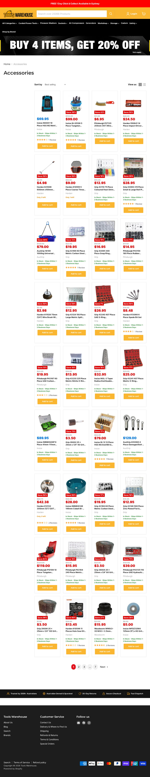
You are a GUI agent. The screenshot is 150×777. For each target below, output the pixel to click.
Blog (6, 726)
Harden (126, 129)
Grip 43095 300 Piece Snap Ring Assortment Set (102, 253)
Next (103, 666)
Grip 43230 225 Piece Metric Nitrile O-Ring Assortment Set (76, 381)
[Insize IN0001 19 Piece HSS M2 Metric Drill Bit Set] (47, 103)
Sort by (38, 84)
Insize (39, 129)
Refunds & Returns (49, 735)
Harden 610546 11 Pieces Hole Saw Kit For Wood (75, 631)
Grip (96, 193)
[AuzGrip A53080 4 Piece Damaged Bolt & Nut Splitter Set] (133, 422)
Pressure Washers (48, 23)
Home (7, 64)
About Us (8, 722)
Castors (124, 23)
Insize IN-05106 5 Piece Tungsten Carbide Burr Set (74, 125)
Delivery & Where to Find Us (53, 726)
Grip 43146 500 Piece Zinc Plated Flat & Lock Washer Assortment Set (133, 510)
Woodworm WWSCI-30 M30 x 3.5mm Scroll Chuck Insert (103, 631)
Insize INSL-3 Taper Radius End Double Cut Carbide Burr (103, 381)
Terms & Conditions (49, 739)
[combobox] (72, 13)
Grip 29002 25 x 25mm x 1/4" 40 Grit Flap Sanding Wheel (75, 444)
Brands (7, 735)
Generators (91, 23)
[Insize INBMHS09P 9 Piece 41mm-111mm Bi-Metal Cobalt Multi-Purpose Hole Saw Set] (47, 422)
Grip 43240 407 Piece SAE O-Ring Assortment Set (104, 317)
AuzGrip (40, 257)
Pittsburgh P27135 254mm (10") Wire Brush (102, 125)
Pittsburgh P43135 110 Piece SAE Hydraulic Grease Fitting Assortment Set (133, 573)
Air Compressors (76, 23)
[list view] (144, 84)
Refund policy (39, 762)
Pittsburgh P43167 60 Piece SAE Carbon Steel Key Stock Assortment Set (47, 382)
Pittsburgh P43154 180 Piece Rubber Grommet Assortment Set (133, 254)
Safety (132, 23)
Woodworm (99, 635)
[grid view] (140, 84)
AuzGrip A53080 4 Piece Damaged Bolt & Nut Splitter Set (133, 444)
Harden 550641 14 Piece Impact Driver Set (132, 125)
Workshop (103, 23)
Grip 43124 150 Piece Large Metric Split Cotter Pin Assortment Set (76, 318)
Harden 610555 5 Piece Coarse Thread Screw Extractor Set (75, 189)
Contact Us (45, 722)
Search (7, 731)
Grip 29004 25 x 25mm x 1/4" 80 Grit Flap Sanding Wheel (103, 572)
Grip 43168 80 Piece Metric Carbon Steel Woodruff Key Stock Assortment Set (104, 510)
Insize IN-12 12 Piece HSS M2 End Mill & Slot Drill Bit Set (104, 444)
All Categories (9, 23)
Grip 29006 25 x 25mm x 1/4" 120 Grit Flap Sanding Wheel (46, 631)
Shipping (44, 731)
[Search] (111, 13)
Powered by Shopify (13, 768)
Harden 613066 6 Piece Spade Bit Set (132, 315)
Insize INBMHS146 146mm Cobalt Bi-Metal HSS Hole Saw (75, 508)
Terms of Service (22, 762)
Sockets (62, 23)
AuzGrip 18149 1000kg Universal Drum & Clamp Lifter (46, 253)
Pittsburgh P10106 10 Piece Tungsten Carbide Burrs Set (47, 572)
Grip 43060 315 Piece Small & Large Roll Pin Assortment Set (133, 189)
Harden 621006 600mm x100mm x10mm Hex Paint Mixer (45, 191)
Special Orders (47, 743)
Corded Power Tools (28, 23)
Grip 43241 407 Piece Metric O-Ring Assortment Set (133, 381)
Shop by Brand (9, 32)
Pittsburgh (99, 129)
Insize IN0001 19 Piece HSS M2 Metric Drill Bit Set (47, 125)
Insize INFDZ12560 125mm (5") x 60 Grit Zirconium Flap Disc (132, 631)
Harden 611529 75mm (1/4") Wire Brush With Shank (47, 317)
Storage (114, 23)
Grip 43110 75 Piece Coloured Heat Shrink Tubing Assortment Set (104, 191)
